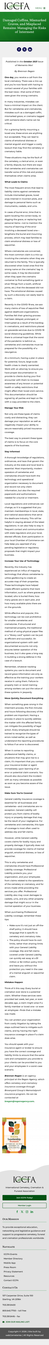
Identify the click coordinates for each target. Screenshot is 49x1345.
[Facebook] (19, 49)
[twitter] (22, 1212)
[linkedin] (32, 1212)
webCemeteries (14, 1335)
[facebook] (17, 1212)
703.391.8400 (8, 1305)
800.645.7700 (9, 1310)
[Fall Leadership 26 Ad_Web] (14, 1119)
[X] (24, 49)
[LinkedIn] (30, 49)
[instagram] (27, 1212)
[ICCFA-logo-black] (17, 3)
